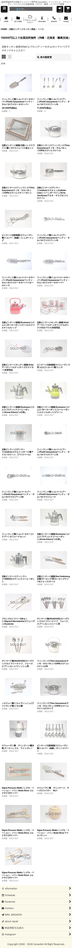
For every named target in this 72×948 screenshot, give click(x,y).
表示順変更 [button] (46, 57)
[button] (4, 9)
